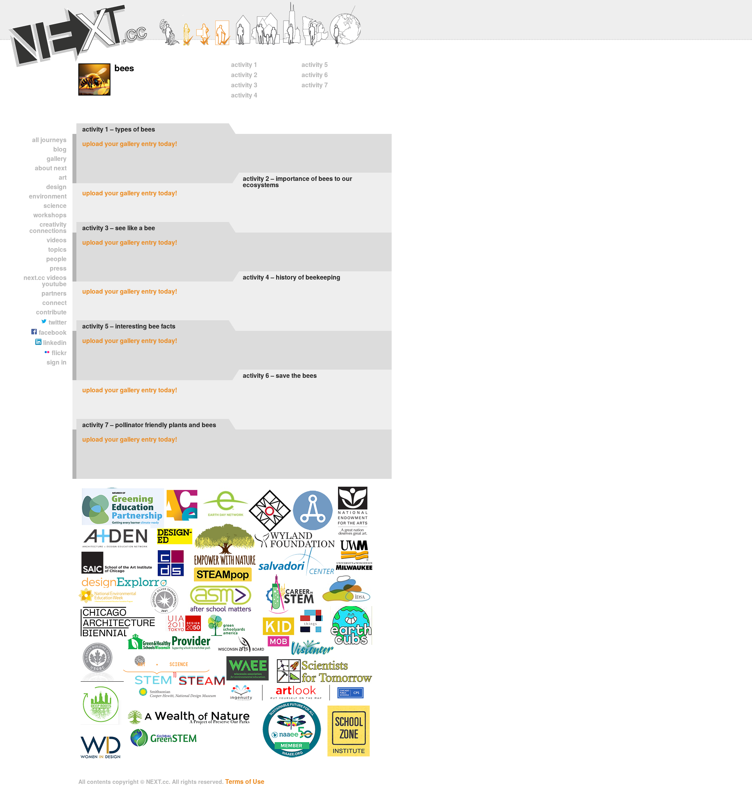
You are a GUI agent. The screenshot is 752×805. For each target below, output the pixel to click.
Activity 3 (244, 84)
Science (55, 205)
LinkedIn (54, 342)
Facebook (52, 332)
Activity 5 (315, 64)
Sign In (57, 361)
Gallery (57, 158)
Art (63, 177)
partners (54, 293)
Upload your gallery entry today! (129, 143)
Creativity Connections (48, 227)
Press (58, 268)
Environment (48, 195)
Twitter (57, 322)
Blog (60, 148)
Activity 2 (244, 74)
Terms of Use (244, 781)
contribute (51, 311)
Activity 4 (244, 94)
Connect (54, 302)
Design (56, 186)
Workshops (50, 214)
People (56, 258)
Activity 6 (315, 74)
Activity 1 (244, 64)
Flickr (58, 352)
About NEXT (51, 167)
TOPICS (57, 249)
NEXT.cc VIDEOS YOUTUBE (45, 280)
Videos (57, 239)
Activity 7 (315, 84)
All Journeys (49, 139)
